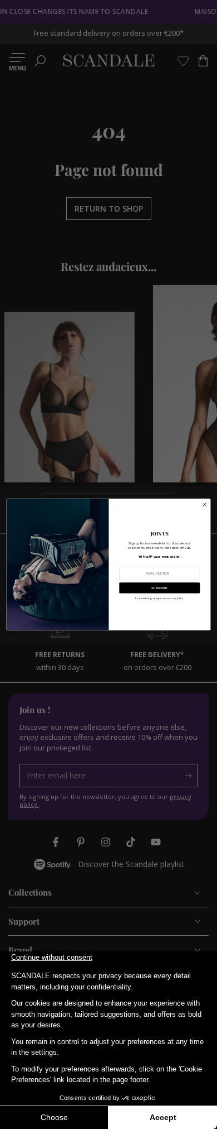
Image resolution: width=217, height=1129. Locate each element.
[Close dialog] (205, 505)
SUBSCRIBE (159, 587)
